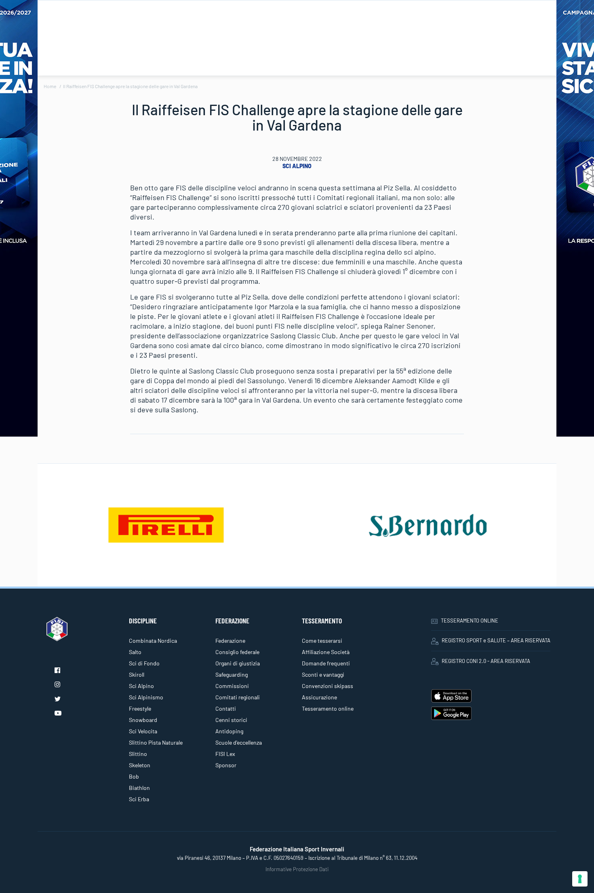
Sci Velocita (143, 731)
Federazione (230, 640)
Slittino (138, 753)
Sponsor (225, 765)
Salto (135, 651)
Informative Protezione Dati (297, 869)
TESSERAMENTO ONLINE (469, 620)
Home (50, 86)
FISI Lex (225, 753)
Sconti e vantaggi (323, 674)
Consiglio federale (237, 651)
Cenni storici (231, 719)
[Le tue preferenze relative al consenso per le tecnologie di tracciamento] (580, 879)
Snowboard (143, 719)
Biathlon (139, 787)
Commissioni (232, 685)
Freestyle (140, 708)
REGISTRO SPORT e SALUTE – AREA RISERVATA (496, 640)
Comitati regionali (237, 697)
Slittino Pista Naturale (156, 742)
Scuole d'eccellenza (238, 742)
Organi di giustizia (237, 663)
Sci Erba (139, 799)
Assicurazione (319, 697)
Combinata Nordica (153, 640)
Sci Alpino (297, 166)
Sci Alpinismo (146, 697)
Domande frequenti (326, 663)
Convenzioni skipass (327, 685)
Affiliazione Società (326, 651)
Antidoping (229, 731)
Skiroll (136, 674)
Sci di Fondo (144, 663)
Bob (134, 776)
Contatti (225, 708)
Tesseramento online (328, 708)
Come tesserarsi (322, 640)
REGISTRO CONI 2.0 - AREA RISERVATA (486, 661)
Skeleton (139, 765)
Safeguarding (231, 674)
